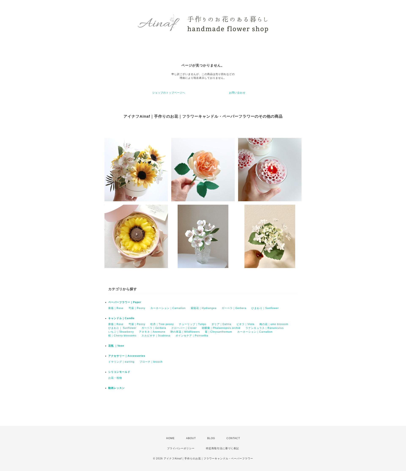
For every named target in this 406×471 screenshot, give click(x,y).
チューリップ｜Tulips (192, 324)
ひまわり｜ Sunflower (122, 328)
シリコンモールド (119, 371)
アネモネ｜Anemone (152, 331)
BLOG (211, 438)
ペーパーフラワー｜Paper (124, 302)
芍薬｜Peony (137, 308)
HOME (170, 438)
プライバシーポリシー (181, 448)
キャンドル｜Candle (121, 318)
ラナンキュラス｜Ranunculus (265, 328)
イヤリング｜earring (121, 361)
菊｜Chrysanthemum (218, 331)
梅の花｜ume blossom (273, 324)
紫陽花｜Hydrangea (204, 308)
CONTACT (233, 438)
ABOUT (191, 438)
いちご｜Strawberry (121, 331)
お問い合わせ (237, 92)
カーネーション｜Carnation (168, 308)
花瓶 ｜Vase (116, 345)
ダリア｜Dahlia (221, 324)
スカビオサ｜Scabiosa (155, 335)
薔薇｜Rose (115, 308)
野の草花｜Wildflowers (185, 331)
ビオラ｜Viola (245, 324)
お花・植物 (115, 377)
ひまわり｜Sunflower (265, 308)
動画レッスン (116, 388)
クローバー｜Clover (184, 328)
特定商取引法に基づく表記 (222, 448)
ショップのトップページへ (168, 92)
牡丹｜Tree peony (162, 324)
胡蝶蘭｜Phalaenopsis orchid (221, 328)
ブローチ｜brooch (151, 361)
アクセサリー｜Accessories (126, 355)
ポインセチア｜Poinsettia (192, 335)
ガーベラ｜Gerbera (234, 308)
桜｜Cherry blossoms (122, 335)
